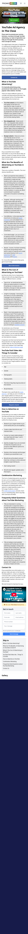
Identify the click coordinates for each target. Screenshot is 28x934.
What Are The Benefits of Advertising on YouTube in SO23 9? (13, 646)
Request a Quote (14, 405)
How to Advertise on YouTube (11, 659)
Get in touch (14, 20)
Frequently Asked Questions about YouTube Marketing (13, 665)
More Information (14, 265)
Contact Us (14, 77)
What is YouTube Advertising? (11, 643)
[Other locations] (20, 3)
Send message (14, 634)
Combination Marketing (10, 661)
